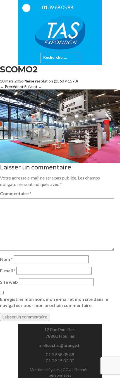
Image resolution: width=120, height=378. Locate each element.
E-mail (8, 270)
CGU (67, 369)
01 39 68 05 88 (57, 7)
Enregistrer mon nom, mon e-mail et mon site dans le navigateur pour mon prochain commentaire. (54, 302)
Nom (6, 259)
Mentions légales (45, 369)
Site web (9, 282)
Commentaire (16, 193)
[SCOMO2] (60, 125)
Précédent (11, 86)
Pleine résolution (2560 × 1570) (50, 81)
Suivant (33, 86)
